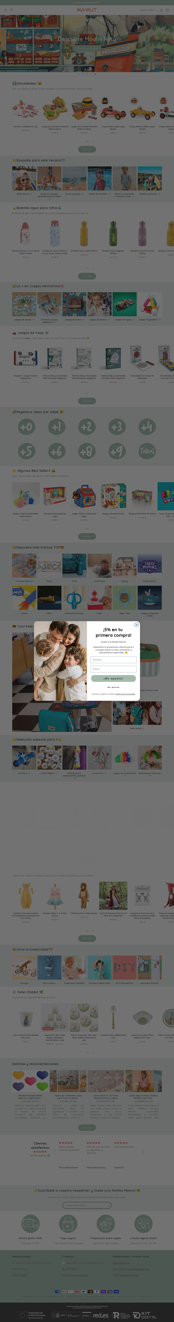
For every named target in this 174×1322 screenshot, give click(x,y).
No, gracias (113, 687)
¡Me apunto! (114, 678)
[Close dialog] (137, 625)
